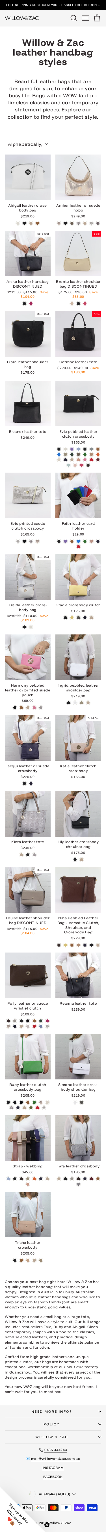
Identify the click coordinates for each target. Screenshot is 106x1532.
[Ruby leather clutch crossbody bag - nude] (24, 1108)
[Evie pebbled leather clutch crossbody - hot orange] (98, 454)
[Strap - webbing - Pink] (28, 1184)
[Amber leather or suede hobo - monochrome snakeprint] (78, 223)
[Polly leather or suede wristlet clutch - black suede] (28, 1021)
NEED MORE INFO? (51, 1411)
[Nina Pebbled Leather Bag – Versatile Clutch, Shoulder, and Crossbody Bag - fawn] (78, 945)
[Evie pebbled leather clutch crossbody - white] (65, 449)
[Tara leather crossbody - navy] (85, 1179)
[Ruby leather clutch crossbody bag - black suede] (21, 1102)
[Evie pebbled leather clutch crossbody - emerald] (85, 454)
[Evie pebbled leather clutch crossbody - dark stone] (78, 454)
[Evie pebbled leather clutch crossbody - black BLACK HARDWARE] (85, 449)
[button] (22, 1509)
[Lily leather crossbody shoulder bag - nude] (81, 860)
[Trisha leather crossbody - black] (15, 1260)
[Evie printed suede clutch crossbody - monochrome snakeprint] (31, 541)
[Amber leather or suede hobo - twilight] (98, 223)
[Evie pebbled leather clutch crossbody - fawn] (91, 454)
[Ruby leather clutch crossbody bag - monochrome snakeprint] (11, 1108)
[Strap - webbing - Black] (15, 1179)
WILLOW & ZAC (51, 1437)
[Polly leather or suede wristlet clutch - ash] (15, 1021)
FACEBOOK (52, 1476)
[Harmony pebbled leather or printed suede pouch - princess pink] (34, 708)
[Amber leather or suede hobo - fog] (72, 223)
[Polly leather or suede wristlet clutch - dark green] (41, 1021)
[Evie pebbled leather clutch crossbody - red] (91, 460)
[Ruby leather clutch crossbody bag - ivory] (47, 1102)
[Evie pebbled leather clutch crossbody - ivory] (59, 460)
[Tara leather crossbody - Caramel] (98, 1179)
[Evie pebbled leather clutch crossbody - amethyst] (72, 449)
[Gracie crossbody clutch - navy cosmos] (85, 618)
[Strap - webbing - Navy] (41, 1179)
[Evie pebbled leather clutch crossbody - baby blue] (78, 449)
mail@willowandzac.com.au (56, 1458)
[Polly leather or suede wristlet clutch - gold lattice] (8, 1026)
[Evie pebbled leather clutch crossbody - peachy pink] (78, 460)
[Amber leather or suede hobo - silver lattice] (91, 223)
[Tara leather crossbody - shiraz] (91, 1179)
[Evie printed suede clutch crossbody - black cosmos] (24, 541)
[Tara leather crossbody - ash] (72, 1179)
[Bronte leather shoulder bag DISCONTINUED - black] (78, 303)
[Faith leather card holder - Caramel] (72, 541)
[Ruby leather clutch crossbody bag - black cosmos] (15, 1102)
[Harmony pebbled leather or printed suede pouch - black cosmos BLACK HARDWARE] (15, 708)
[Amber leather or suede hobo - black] (65, 223)
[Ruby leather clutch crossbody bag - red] (37, 1108)
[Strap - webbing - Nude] (47, 1179)
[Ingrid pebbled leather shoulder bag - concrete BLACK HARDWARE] (81, 703)
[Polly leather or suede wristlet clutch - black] (21, 1021)
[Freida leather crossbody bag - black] (24, 627)
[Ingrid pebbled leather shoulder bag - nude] (88, 703)
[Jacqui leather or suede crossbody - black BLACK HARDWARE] (24, 783)
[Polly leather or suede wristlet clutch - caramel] (34, 1021)
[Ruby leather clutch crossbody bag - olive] (31, 1108)
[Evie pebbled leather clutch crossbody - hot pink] (81, 465)
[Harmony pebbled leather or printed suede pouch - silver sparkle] (41, 708)
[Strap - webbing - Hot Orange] (34, 1179)
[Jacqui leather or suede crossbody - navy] (31, 783)
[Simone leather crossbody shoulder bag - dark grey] (81, 1102)
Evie (47, 1326)
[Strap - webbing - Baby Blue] (8, 1179)
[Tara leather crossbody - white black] (78, 1184)
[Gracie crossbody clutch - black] (65, 618)
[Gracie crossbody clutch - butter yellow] (72, 618)
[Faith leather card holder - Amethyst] (65, 541)
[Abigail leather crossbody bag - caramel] (37, 223)
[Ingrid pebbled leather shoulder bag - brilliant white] (75, 703)
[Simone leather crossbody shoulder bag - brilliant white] (75, 1102)
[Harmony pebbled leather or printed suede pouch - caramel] (21, 708)
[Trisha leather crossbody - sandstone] (28, 1260)
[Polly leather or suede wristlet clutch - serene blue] (41, 1026)
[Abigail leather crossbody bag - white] (18, 223)
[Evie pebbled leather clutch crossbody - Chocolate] (88, 465)
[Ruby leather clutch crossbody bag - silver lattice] (44, 1108)
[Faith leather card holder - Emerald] (85, 541)
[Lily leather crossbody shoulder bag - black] (75, 860)
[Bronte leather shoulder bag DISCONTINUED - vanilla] (72, 303)
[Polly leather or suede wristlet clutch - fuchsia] (47, 1021)
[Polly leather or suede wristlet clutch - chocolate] (8, 1021)
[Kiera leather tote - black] (28, 855)
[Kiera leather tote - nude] (21, 855)
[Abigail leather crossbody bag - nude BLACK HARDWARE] (31, 223)
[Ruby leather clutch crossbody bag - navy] (18, 1108)
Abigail (78, 1326)
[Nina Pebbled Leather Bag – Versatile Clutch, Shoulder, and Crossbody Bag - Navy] (85, 945)
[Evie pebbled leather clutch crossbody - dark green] (72, 454)
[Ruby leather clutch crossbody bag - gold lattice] (41, 1102)
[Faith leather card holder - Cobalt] (78, 541)
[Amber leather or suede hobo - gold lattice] (59, 223)
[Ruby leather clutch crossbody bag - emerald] (34, 1102)
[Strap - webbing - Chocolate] (21, 1179)
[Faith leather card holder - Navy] (98, 541)
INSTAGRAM (53, 1467)
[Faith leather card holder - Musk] (91, 541)
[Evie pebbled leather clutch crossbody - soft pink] (75, 465)
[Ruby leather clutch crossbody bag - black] (8, 1102)
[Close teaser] (47, 1524)
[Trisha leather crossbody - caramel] (21, 1260)
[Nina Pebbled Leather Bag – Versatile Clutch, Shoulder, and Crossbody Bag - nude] (98, 945)
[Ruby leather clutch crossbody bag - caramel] (28, 1102)
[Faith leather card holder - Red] (78, 547)
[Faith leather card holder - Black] (59, 541)
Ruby (58, 1326)
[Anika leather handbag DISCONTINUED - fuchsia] (31, 303)
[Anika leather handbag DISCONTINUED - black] (24, 303)
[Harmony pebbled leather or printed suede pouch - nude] (28, 708)
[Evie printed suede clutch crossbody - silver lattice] (18, 541)
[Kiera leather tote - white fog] (34, 855)
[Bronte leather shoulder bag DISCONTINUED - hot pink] (85, 303)
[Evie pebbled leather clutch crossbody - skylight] (68, 465)
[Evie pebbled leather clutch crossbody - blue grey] (91, 449)
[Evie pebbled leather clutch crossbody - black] (59, 449)
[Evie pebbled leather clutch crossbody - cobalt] (59, 454)
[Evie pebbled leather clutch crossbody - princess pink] (85, 460)
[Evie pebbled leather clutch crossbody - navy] (65, 460)
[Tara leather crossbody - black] (65, 1179)
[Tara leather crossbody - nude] (59, 1179)
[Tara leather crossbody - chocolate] (78, 1179)
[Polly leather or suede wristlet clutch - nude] (21, 1026)
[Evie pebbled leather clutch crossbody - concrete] (65, 454)
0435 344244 (55, 1450)
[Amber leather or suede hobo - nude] (85, 223)
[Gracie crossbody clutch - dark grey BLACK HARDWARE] (78, 618)
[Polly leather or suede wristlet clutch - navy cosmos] (15, 1026)
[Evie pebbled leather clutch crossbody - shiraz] (98, 460)
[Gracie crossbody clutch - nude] (91, 618)
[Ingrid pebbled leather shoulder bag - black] (68, 703)
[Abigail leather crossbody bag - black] (24, 223)
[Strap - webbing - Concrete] (28, 1179)
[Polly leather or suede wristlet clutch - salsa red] (34, 1026)
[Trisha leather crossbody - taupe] (41, 1260)
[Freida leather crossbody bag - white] (31, 627)
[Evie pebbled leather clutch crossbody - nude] (72, 460)
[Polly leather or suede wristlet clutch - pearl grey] (28, 1026)
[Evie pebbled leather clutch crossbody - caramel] (98, 449)
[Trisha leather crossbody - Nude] (34, 1260)
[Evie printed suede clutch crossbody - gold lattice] (37, 541)
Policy (52, 1424)
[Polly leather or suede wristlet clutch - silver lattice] (47, 1026)
